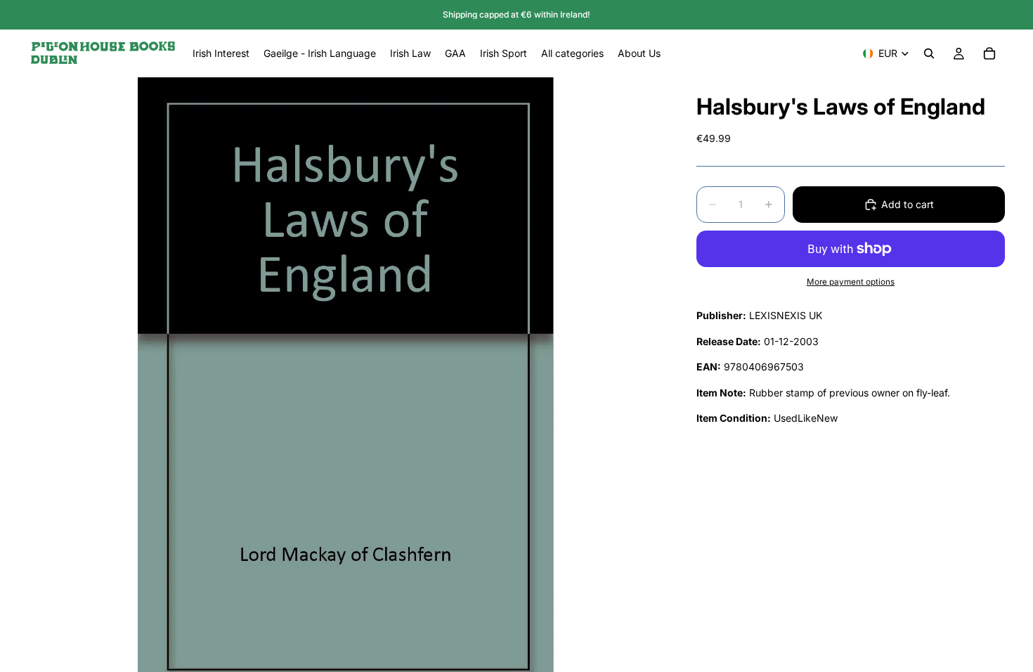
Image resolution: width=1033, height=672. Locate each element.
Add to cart (907, 204)
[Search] (929, 53)
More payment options (851, 282)
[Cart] (989, 53)
